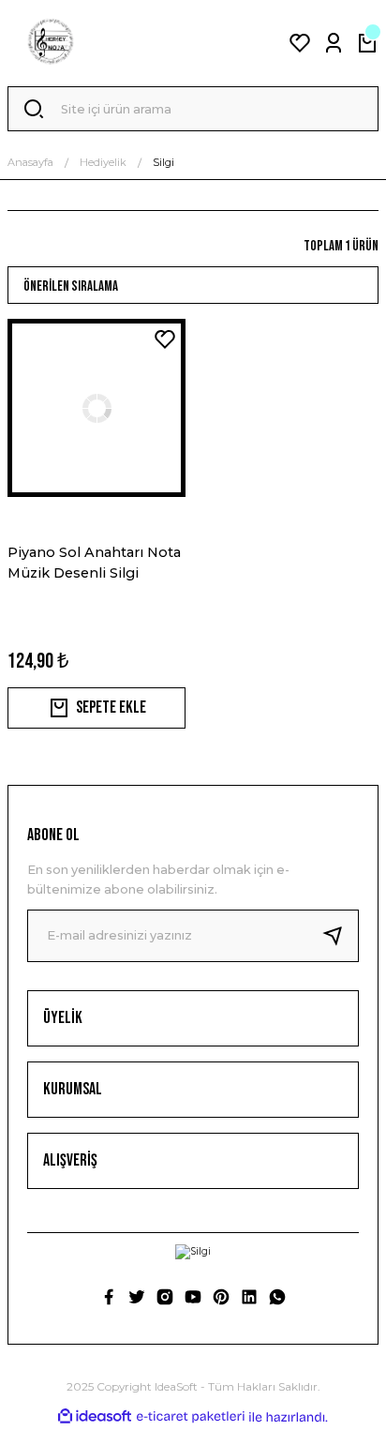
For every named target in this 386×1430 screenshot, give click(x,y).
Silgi (163, 162)
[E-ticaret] (190, 1417)
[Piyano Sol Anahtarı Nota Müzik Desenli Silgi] (96, 408)
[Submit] (340, 936)
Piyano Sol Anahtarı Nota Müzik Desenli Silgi (94, 562)
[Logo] (50, 43)
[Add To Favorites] (165, 339)
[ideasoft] (94, 1416)
